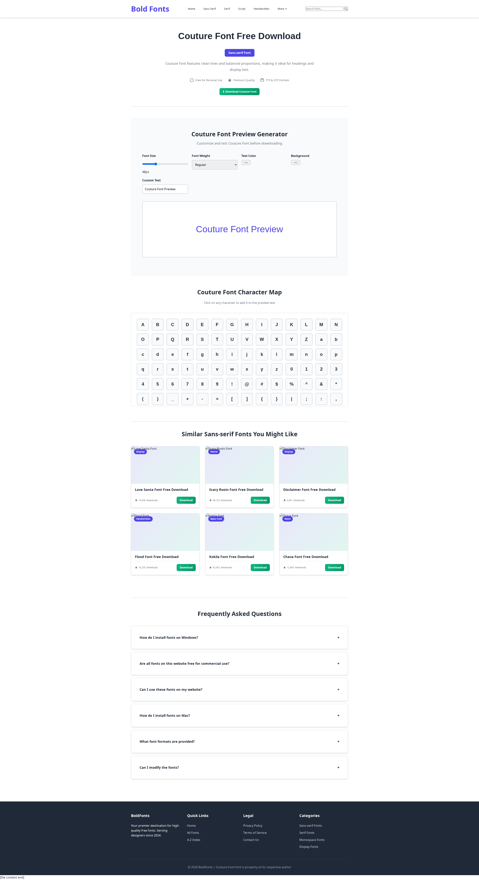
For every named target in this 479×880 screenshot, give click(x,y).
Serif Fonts (307, 833)
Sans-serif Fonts (310, 826)
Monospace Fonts (312, 840)
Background (300, 156)
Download (186, 500)
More (282, 8)
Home (191, 8)
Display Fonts (308, 847)
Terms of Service (255, 833)
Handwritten (261, 8)
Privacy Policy (252, 826)
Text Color (248, 156)
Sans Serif (209, 8)
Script (241, 8)
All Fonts (193, 833)
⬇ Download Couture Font (239, 91)
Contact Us (251, 840)
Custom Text (151, 180)
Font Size (149, 156)
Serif (227, 8)
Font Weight (201, 156)
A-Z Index (193, 840)
